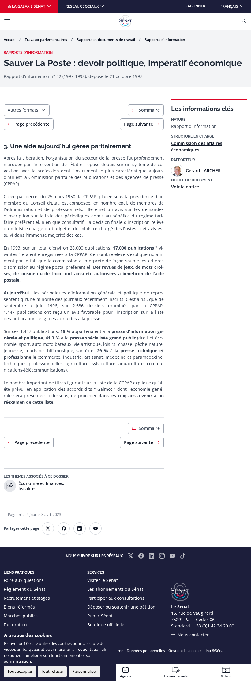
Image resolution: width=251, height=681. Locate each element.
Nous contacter (193, 635)
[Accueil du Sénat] (125, 21)
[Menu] (7, 21)
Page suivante (138, 124)
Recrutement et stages (27, 598)
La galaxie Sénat (28, 6)
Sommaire (149, 110)
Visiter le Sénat (102, 580)
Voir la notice (185, 187)
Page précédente (32, 124)
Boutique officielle (105, 624)
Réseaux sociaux (82, 6)
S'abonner (195, 6)
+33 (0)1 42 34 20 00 (214, 626)
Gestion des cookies (185, 650)
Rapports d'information (164, 39)
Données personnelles (146, 650)
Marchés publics (21, 616)
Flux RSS (95, 633)
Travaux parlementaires (46, 39)
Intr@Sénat (215, 650)
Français (235, 6)
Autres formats (23, 110)
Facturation (15, 624)
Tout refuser (52, 671)
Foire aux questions (24, 580)
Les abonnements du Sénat (115, 589)
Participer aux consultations (115, 598)
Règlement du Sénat (24, 589)
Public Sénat (100, 616)
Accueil (10, 39)
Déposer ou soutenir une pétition (121, 607)
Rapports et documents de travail (106, 39)
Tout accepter (19, 671)
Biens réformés (19, 607)
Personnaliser (84, 671)
